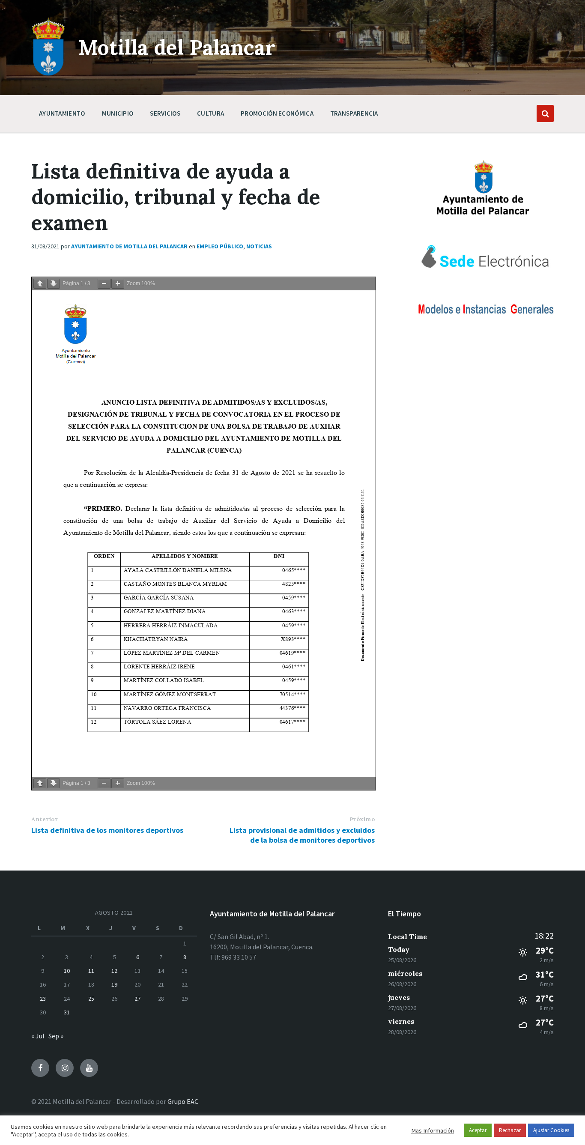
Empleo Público (220, 246)
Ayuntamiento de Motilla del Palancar (129, 246)
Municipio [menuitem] (118, 113)
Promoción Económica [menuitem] (277, 113)
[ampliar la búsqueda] (545, 113)
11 (91, 971)
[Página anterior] (39, 284)
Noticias (259, 246)
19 (114, 984)
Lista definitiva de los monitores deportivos (107, 830)
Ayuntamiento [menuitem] (62, 113)
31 (67, 1012)
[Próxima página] (53, 284)
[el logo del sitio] (48, 73)
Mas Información (432, 1130)
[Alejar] (104, 284)
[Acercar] (117, 284)
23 (43, 998)
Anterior (44, 819)
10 (67, 971)
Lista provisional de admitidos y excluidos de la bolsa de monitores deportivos (302, 835)
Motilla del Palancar (176, 47)
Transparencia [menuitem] (354, 113)
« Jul (38, 1036)
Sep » (55, 1036)
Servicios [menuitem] (165, 113)
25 (91, 998)
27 (137, 998)
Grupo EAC (182, 1101)
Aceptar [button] (478, 1130)
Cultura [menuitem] (210, 113)
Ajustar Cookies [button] (551, 1130)
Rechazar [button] (510, 1130)
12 (114, 971)
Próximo (362, 819)
